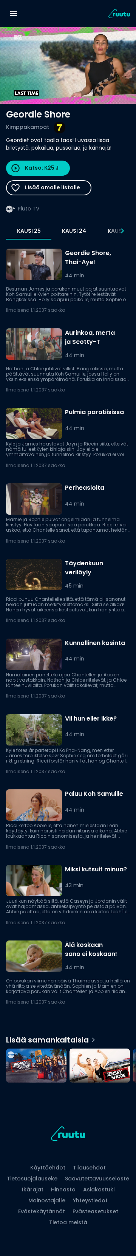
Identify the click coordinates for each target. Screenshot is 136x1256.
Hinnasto (63, 1189)
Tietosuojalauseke (32, 1178)
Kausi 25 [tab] (29, 231)
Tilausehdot (89, 1167)
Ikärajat (32, 1189)
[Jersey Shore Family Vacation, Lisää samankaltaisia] (36, 1066)
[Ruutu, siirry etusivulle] (68, 1134)
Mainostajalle (46, 1200)
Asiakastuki (98, 1189)
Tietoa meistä (68, 1222)
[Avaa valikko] (13, 13)
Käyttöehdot (47, 1167)
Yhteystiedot (90, 1200)
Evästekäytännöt (41, 1211)
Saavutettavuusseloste (97, 1178)
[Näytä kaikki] (68, 1064)
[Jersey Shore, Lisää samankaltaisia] (100, 1066)
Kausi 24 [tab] (74, 231)
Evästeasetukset (95, 1211)
